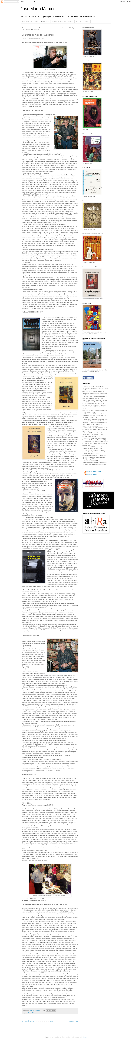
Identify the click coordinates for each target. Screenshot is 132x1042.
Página (87, 22)
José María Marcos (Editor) (93, 471)
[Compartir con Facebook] (53, 1010)
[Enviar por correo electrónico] (47, 1010)
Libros (36, 22)
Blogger (85, 1037)
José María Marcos (38, 8)
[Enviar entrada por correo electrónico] (43, 1010)
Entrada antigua (73, 1021)
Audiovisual (79, 22)
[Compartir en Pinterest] (55, 1010)
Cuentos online (45, 22)
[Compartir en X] (51, 1010)
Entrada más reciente (28, 1021)
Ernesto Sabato (32, 1012)
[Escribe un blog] (49, 1010)
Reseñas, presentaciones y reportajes (62, 22)
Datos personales (27, 22)
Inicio (51, 1021)
